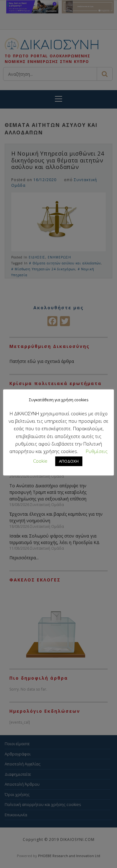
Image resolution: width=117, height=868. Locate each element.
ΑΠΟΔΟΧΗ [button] (69, 461)
